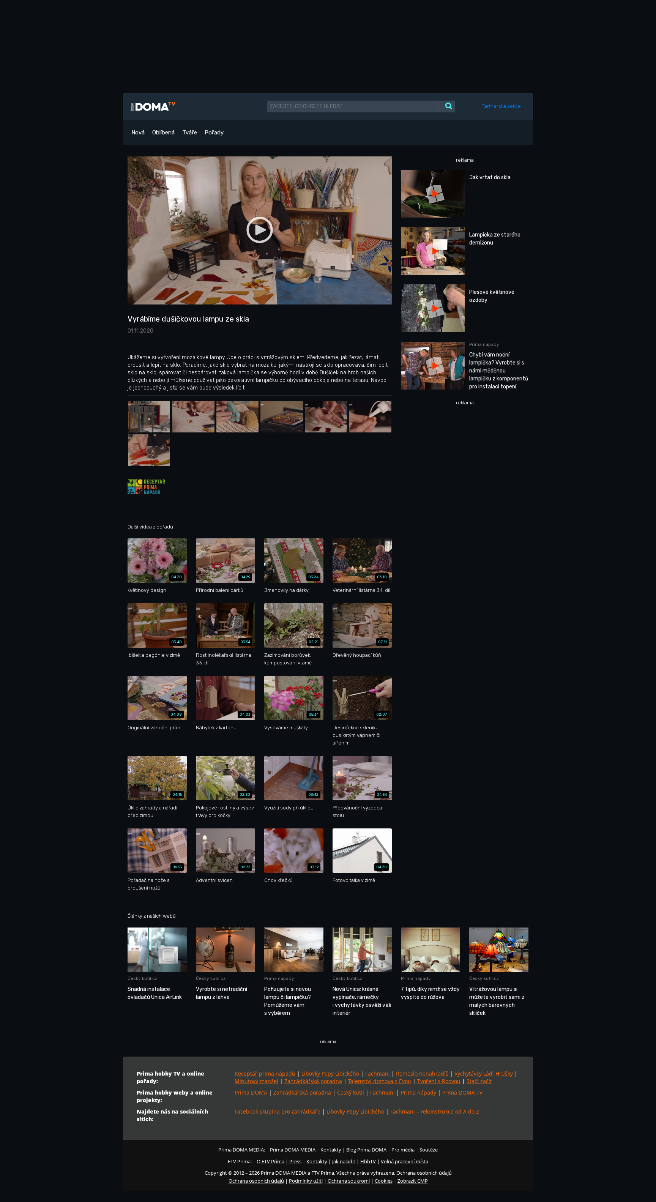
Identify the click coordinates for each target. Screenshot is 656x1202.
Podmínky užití (306, 1180)
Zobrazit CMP (412, 1180)
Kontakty (330, 1149)
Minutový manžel (256, 1081)
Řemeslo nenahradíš (422, 1073)
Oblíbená (163, 132)
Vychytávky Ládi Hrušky (483, 1073)
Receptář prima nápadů (265, 1073)
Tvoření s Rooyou (438, 1081)
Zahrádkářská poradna (313, 1081)
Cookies (384, 1180)
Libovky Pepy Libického (330, 1073)
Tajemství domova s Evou (379, 1081)
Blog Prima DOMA (366, 1149)
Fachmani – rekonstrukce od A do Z (434, 1111)
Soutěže (428, 1149)
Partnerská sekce (501, 106)
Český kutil (350, 1092)
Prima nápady (418, 1092)
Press (295, 1161)
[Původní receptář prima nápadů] (146, 486)
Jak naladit (343, 1161)
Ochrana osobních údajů (256, 1180)
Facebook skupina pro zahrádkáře (277, 1111)
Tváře (189, 132)
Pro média (403, 1149)
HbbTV (368, 1161)
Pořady (214, 132)
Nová (138, 132)
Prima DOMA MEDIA (292, 1149)
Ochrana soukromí (349, 1180)
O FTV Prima (270, 1161)
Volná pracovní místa (404, 1161)
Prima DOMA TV (462, 1092)
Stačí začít (479, 1081)
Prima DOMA (251, 1092)
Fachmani (377, 1073)
